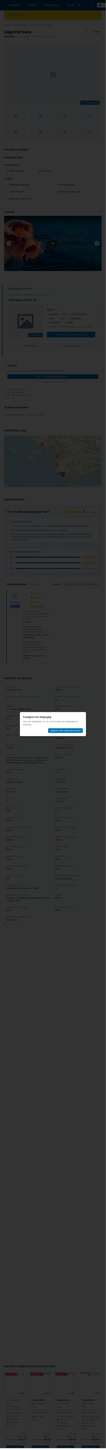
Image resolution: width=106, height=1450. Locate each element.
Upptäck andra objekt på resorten (65, 730)
